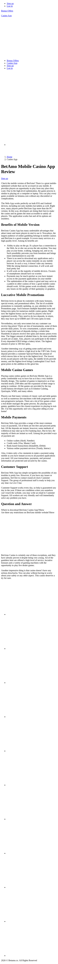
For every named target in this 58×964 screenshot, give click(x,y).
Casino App (6, 15)
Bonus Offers (7, 11)
